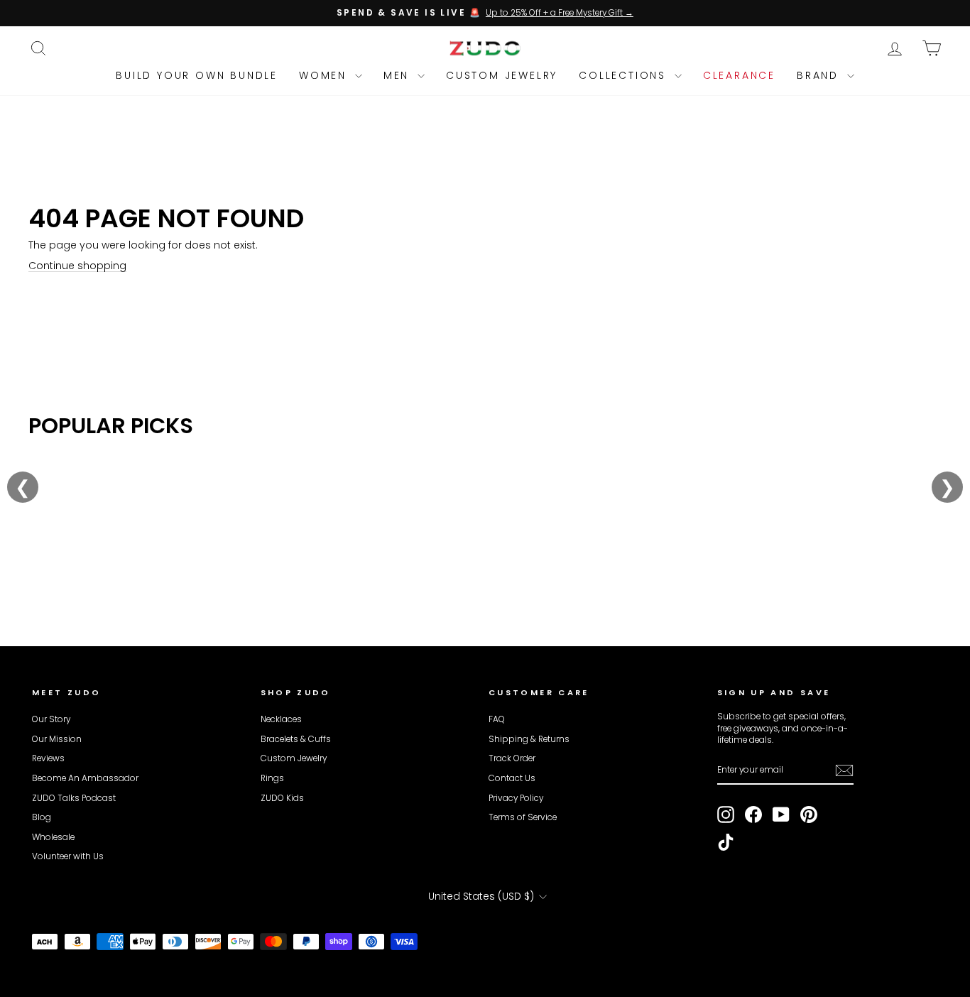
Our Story (51, 719)
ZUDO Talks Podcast (74, 798)
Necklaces (281, 719)
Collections (625, 75)
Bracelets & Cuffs (296, 739)
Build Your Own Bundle (197, 75)
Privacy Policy (516, 798)
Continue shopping (77, 265)
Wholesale (53, 837)
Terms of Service (523, 817)
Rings (272, 778)
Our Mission (57, 739)
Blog (41, 817)
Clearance (739, 75)
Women (325, 75)
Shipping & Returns (529, 739)
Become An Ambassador (85, 778)
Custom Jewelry (501, 75)
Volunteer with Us (68, 856)
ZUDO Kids (282, 798)
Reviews (48, 758)
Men (398, 75)
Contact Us (512, 778)
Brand (820, 75)
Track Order (512, 758)
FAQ (497, 719)
